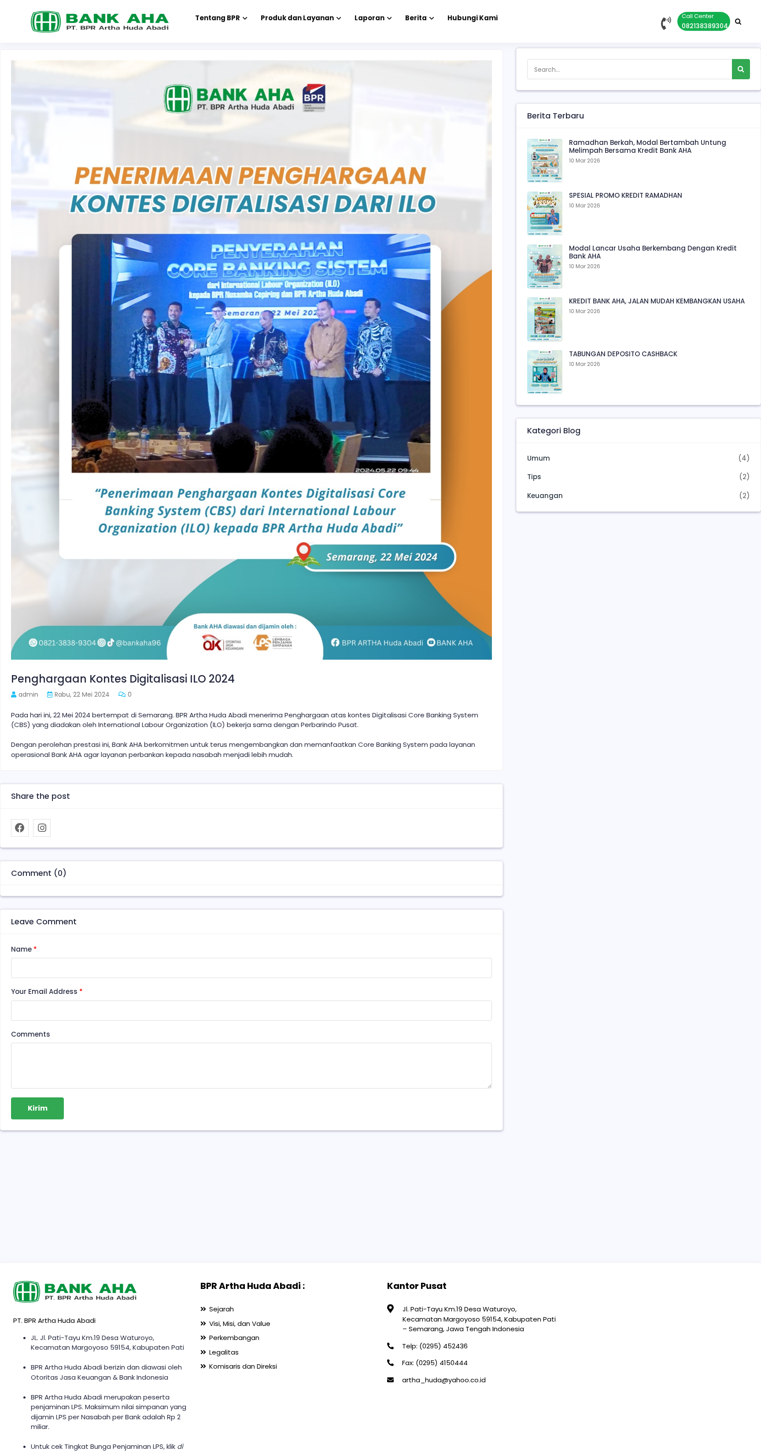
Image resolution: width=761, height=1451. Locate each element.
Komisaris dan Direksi (243, 1366)
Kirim (38, 1108)
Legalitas (224, 1352)
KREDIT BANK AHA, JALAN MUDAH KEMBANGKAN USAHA (657, 301)
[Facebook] (20, 828)
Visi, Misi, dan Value (239, 1323)
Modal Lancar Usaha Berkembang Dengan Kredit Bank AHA (653, 252)
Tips (534, 476)
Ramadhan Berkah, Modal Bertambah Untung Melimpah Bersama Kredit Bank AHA (647, 146)
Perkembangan (234, 1337)
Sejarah (221, 1309)
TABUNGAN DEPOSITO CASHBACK (623, 353)
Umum (538, 458)
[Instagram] (42, 828)
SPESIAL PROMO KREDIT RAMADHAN (625, 195)
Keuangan (545, 495)
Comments (30, 1034)
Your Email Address (47, 991)
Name (24, 949)
